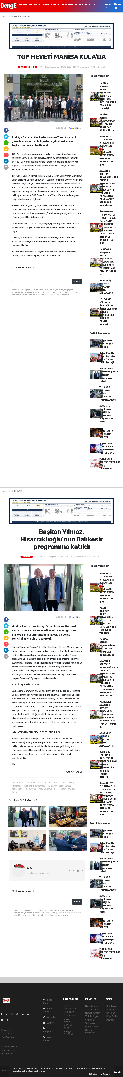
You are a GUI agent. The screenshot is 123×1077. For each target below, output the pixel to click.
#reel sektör (60, 789)
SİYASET (68, 1025)
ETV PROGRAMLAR (30, 4)
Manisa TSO (24, 698)
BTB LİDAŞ (18, 684)
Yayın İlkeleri (7, 1033)
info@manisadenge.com (38, 873)
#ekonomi (16, 792)
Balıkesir (43, 655)
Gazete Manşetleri (90, 1031)
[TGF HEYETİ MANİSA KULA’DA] (43, 98)
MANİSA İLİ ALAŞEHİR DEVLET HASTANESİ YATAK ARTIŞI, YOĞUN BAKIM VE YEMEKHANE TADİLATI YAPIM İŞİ (107, 262)
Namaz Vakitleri (92, 1013)
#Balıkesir (16, 786)
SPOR (66, 1028)
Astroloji (110, 1020)
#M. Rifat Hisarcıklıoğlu (64, 782)
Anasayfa (7, 16)
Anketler (110, 1009)
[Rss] (29, 1014)
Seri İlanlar (90, 1023)
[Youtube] (18, 1014)
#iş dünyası (31, 789)
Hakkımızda (7, 1030)
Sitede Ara (111, 1006)
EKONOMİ (18, 491)
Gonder (77, 281)
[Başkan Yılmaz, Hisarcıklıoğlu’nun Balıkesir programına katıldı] (43, 587)
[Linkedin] (24, 1014)
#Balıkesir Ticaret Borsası (60, 786)
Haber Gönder (8, 1053)
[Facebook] (3, 1014)
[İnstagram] (13, 1014)
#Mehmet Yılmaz (34, 782)
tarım (56, 750)
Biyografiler (111, 1013)
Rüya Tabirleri (112, 1016)
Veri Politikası (8, 1037)
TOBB (58, 698)
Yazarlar (51, 1017)
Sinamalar (90, 1020)
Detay (94, 1074)
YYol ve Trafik (91, 1009)
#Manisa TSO (18, 782)
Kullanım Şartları (9, 1047)
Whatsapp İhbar (9, 1050)
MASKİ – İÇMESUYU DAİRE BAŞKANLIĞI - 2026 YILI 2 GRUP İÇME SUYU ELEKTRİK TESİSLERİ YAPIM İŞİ (107, 96)
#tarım (71, 789)
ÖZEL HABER (65, 4)
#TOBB (48, 782)
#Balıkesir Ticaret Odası (34, 786)
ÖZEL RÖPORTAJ (85, 4)
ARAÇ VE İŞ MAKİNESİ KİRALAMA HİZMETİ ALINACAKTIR (106, 287)
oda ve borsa (26, 746)
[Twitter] (8, 1014)
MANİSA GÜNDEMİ (22, 16)
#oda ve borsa (45, 789)
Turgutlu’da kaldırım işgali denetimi (106, 343)
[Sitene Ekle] (9, 1020)
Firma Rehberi (91, 1026)
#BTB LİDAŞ (17, 789)
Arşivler (51, 1023)
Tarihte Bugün (92, 1016)
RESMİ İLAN (49, 4)
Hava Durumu (91, 1006)
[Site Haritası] (3, 1020)
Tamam (106, 1074)
